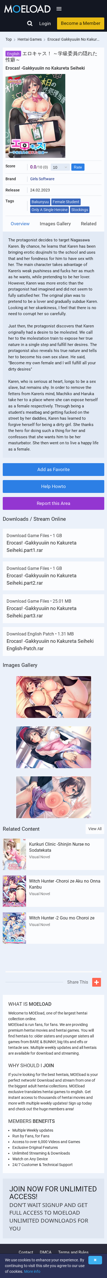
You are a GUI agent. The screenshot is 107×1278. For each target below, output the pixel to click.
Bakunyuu (40, 202)
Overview (20, 223)
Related (89, 223)
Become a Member (80, 23)
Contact (26, 1252)
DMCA (46, 1252)
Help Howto (53, 486)
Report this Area (53, 503)
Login (45, 23)
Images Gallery (55, 223)
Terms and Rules (73, 1252)
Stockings (79, 210)
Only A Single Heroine (49, 210)
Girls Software (42, 179)
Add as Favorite (53, 469)
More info (32, 1271)
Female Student (66, 202)
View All (95, 829)
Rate (78, 167)
